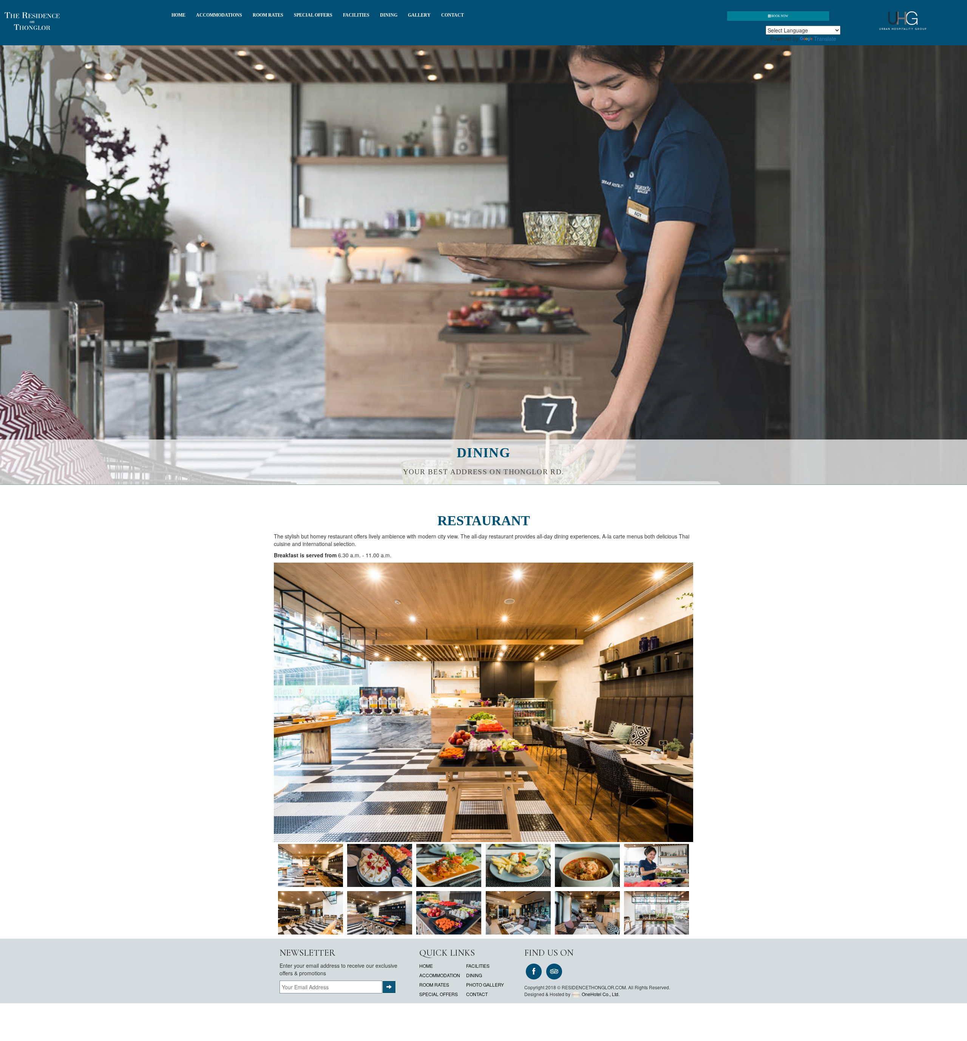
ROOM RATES (268, 15)
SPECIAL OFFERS (313, 15)
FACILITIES (356, 15)
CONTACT (452, 15)
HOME (178, 15)
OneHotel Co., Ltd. (600, 994)
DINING (388, 15)
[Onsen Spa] (310, 865)
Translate (825, 38)
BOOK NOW (779, 16)
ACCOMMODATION (439, 975)
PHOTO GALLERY (485, 984)
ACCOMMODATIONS (219, 15)
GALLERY (419, 15)
